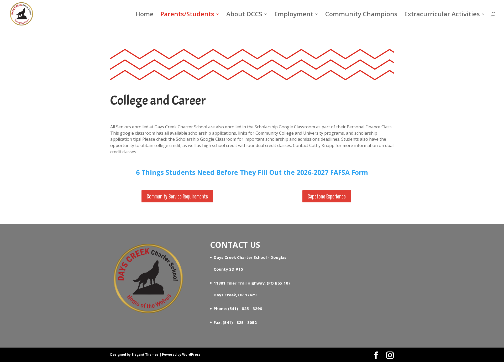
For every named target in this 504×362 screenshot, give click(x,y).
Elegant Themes (145, 354)
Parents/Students (187, 15)
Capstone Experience (327, 196)
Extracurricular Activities (442, 15)
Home (144, 15)
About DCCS (244, 15)
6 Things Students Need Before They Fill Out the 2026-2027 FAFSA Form (252, 172)
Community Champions (361, 15)
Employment (293, 15)
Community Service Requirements (177, 196)
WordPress (191, 354)
